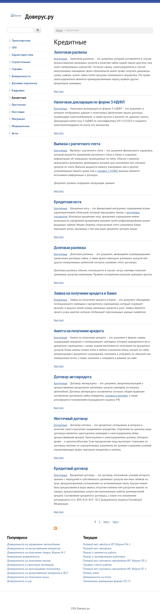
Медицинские (20, 126)
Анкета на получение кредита (79, 330)
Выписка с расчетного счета (77, 143)
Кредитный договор (71, 468)
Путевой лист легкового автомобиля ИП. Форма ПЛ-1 (115, 560)
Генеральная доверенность (23, 556)
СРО (14, 47)
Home (59, 30)
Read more (59, 91)
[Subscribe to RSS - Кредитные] (55, 529)
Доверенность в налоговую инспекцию (30, 564)
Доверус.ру (39, 16)
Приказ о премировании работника (104, 556)
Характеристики (22, 55)
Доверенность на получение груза (28, 577)
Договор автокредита (72, 376)
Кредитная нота (67, 201)
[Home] (16, 16)
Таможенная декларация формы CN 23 (107, 581)
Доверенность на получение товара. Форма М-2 (36, 552)
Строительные (21, 62)
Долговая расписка (70, 247)
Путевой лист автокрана (97, 548)
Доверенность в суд (19, 581)
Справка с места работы (97, 564)
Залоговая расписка (70, 52)
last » (116, 521)
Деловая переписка (24, 83)
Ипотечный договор (71, 418)
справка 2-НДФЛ (107, 171)
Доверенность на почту (97, 577)
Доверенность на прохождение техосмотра (33, 569)
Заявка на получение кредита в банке (85, 293)
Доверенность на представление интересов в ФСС (37, 573)
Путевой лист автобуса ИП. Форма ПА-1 (107, 544)
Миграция (18, 119)
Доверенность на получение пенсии (29, 560)
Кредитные (19, 97)
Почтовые (18, 112)
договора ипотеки (116, 395)
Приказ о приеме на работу (99, 552)
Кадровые (18, 90)
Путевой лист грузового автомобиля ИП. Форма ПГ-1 (115, 569)
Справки (17, 69)
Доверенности (21, 76)
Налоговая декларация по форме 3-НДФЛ (89, 102)
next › (106, 521)
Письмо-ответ (91, 573)
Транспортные (21, 40)
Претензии (19, 104)
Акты (15, 133)
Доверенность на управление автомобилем (33, 544)
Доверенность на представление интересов (33, 548)
